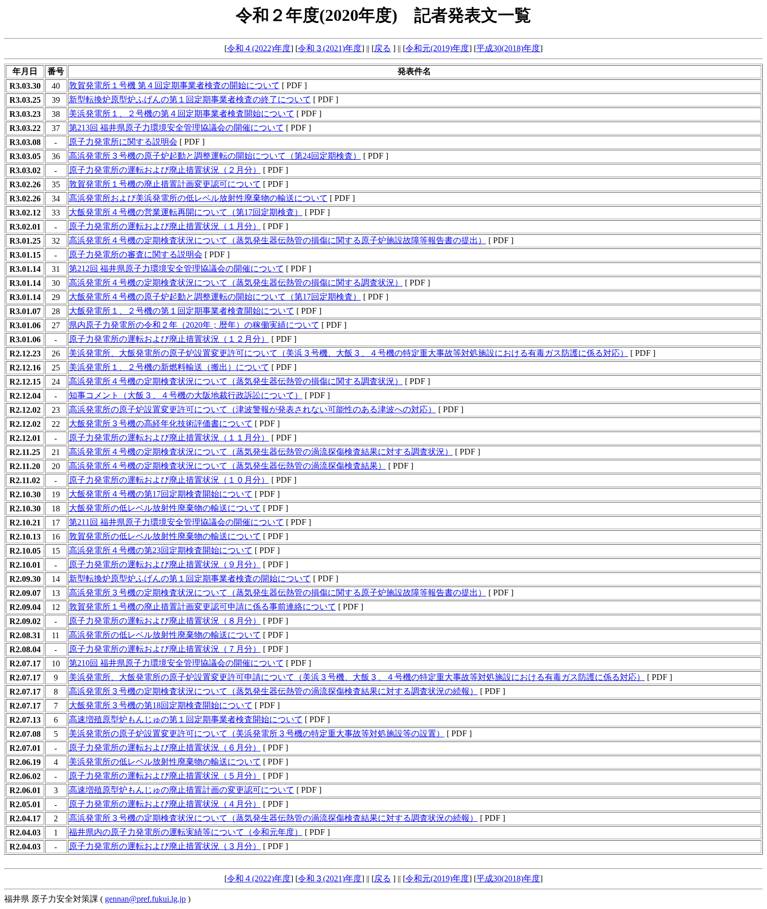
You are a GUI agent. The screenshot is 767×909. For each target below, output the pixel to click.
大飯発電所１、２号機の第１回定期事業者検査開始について (181, 310)
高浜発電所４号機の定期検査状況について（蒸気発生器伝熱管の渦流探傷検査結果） (227, 465)
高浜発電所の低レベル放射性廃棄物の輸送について (165, 634)
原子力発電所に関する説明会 (123, 141)
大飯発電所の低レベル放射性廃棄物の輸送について (165, 508)
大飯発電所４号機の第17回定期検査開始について (161, 493)
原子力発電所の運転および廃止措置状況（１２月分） (169, 338)
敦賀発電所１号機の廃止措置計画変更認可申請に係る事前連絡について (202, 606)
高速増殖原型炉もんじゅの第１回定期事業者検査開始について (186, 719)
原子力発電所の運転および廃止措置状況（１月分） (165, 226)
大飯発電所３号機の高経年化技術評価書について (161, 423)
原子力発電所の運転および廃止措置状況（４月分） (165, 803)
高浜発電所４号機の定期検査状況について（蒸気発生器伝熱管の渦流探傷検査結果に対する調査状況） (261, 451)
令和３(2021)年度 (330, 48)
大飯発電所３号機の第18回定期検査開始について (161, 705)
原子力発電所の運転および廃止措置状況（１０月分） (169, 479)
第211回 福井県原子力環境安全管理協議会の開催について (176, 522)
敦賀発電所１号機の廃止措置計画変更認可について (165, 184)
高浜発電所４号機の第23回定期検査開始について (161, 550)
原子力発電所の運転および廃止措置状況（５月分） (165, 775)
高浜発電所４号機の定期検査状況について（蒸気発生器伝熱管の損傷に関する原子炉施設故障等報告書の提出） (277, 240)
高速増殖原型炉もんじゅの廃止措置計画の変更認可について (181, 789)
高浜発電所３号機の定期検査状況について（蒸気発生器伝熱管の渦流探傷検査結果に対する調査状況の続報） (273, 691)
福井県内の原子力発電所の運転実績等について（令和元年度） (186, 832)
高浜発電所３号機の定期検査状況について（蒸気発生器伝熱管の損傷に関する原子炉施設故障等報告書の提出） (277, 592)
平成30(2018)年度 (508, 48)
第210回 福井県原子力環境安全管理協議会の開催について (176, 663)
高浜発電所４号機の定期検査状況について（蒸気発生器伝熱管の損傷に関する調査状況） (236, 282)
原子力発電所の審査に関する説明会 (135, 254)
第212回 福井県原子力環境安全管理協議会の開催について (176, 268)
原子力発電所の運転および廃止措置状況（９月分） (165, 564)
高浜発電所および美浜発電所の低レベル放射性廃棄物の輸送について (198, 198)
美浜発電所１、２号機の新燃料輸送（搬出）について (169, 367)
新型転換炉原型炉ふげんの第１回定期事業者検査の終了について (190, 99)
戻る (382, 48)
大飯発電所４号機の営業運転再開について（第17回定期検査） (186, 212)
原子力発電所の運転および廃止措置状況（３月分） (165, 846)
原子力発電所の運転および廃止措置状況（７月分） (165, 648)
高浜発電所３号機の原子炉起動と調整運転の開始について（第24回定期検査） (215, 155)
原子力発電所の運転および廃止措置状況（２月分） (165, 169)
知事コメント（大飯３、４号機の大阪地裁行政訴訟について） (186, 395)
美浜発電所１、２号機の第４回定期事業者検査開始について (181, 113)
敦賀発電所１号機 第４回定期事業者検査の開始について (174, 85)
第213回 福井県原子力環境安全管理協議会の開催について (176, 127)
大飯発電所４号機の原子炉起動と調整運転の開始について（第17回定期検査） (215, 296)
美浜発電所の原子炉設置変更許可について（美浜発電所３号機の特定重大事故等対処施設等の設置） (257, 733)
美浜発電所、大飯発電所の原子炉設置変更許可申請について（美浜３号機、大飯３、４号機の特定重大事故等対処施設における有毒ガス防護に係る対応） (357, 677)
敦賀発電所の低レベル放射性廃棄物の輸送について (165, 536)
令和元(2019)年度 (437, 48)
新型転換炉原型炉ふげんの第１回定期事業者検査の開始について (190, 578)
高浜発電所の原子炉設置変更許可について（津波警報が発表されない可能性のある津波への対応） (252, 409)
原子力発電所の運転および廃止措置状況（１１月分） (169, 437)
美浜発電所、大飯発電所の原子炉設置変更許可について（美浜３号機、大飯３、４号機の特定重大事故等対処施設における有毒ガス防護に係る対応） (348, 353)
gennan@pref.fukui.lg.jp (145, 898)
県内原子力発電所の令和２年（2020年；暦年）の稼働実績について (194, 324)
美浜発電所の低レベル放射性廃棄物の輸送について (165, 761)
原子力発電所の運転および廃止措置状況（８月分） (165, 620)
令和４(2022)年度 (259, 48)
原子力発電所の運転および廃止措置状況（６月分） (165, 747)
